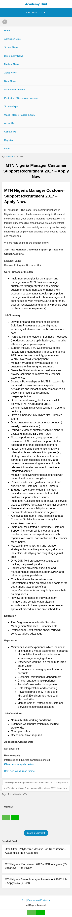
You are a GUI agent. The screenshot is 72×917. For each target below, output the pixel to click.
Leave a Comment (36, 833)
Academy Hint (36, 4)
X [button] (5, 22)
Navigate (39, 12)
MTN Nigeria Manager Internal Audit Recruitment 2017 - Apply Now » (36, 783)
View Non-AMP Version (38, 900)
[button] (36, 12)
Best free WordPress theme (19, 771)
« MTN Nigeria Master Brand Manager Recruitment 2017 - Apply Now (35, 788)
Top (23, 900)
